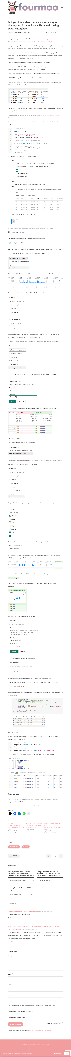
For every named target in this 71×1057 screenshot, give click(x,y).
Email (9, 984)
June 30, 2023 (27, 32)
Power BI (25, 846)
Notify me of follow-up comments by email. (21, 1011)
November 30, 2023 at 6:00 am (31, 929)
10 (62, 880)
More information (57, 1053)
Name (9, 974)
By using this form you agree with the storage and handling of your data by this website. (32, 1005)
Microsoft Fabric (53, 32)
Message (10, 956)
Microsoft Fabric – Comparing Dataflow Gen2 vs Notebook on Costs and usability (34, 825)
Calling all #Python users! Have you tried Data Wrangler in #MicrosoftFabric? (33, 41)
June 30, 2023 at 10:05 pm (44, 911)
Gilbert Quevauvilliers (15, 32)
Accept (66, 1053)
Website (10, 995)
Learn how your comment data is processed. (39, 1030)
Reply (11, 918)
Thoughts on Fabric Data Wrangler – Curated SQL (22, 911)
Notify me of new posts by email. (18, 1017)
